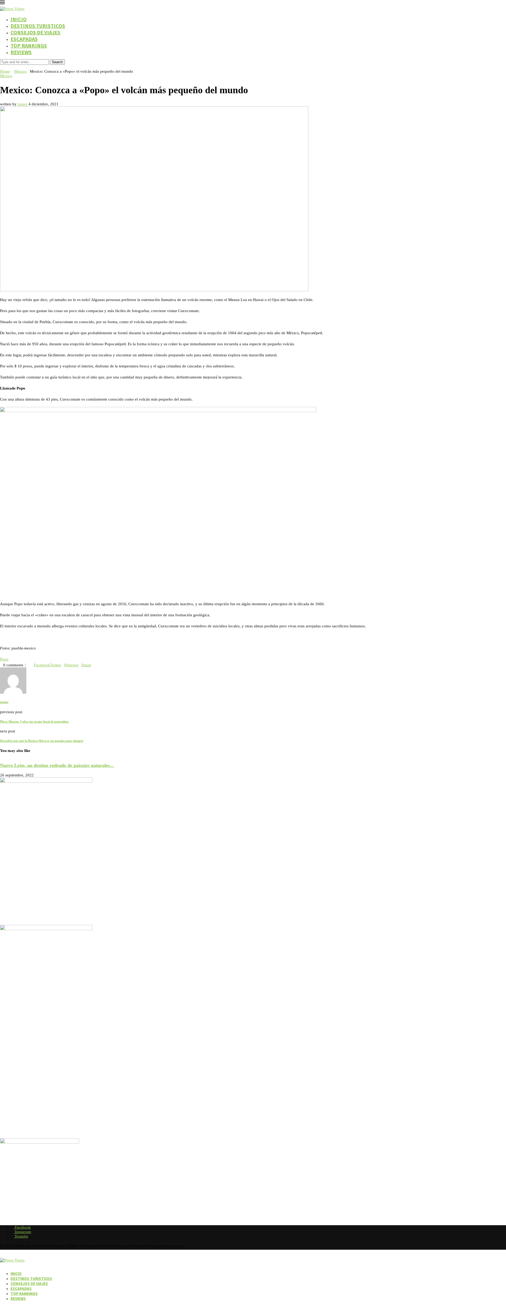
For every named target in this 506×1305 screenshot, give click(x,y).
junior (22, 104)
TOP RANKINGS (29, 45)
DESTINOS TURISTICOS (38, 25)
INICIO (19, 19)
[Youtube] (10, 67)
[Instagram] (5, 67)
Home (5, 71)
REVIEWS (21, 52)
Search (57, 62)
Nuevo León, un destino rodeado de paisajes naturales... (57, 765)
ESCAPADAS (24, 39)
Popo (4, 659)
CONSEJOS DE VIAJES (35, 32)
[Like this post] (28, 665)
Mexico (20, 71)
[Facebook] (1, 67)
